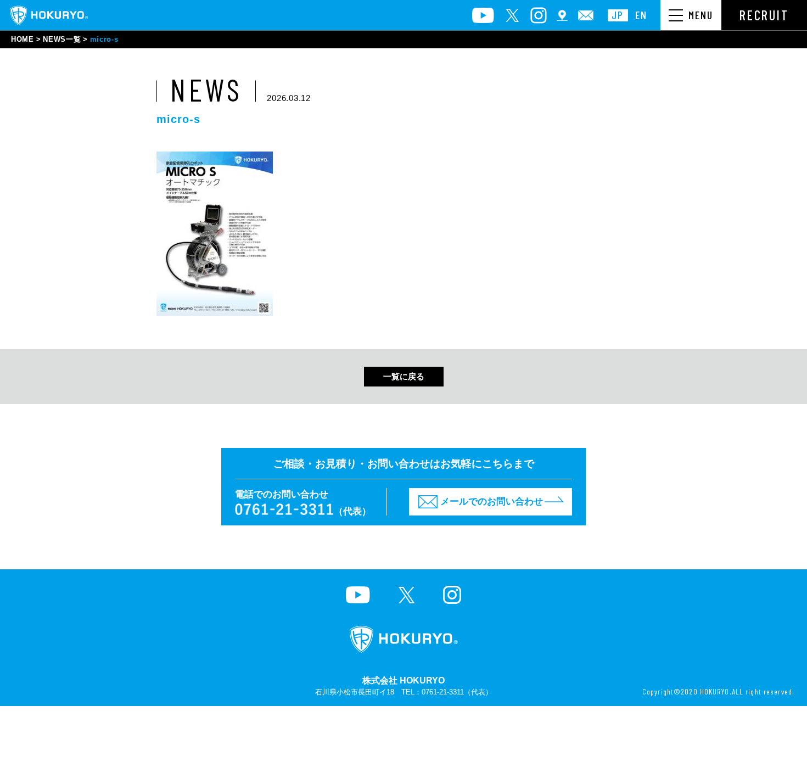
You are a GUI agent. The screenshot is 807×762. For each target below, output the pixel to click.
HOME (22, 39)
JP (618, 15)
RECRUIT (764, 15)
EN (641, 15)
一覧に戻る (403, 376)
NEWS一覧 (62, 39)
